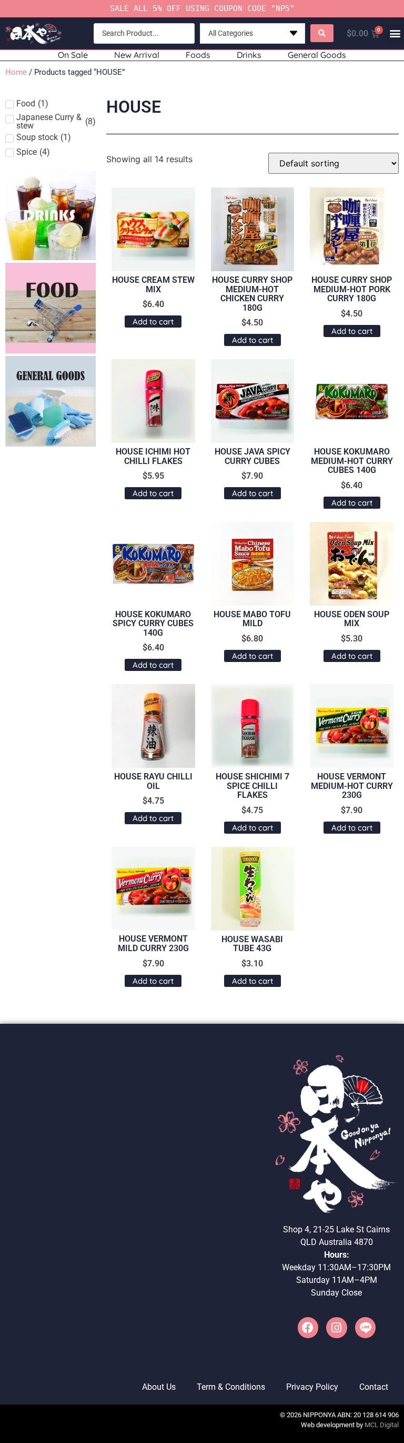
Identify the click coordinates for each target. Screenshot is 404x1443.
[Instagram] (336, 1327)
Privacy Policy (312, 1387)
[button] (395, 33)
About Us (159, 1387)
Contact (373, 1387)
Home (16, 72)
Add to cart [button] (153, 322)
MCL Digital (382, 1425)
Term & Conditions (231, 1387)
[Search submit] (322, 33)
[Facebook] (308, 1327)
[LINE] (365, 1327)
